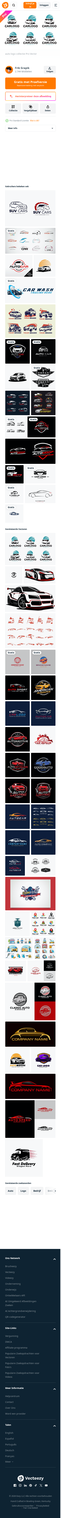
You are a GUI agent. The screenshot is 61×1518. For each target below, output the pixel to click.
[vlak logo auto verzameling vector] (41, 505)
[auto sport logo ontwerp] (38, 1364)
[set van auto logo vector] (30, 244)
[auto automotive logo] (17, 1477)
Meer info (12, 131)
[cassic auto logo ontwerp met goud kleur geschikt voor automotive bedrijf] (30, 1451)
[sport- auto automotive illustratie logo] (17, 875)
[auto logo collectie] (30, 692)
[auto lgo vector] (30, 555)
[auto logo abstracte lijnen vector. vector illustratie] (20, 637)
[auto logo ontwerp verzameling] (17, 481)
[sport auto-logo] (17, 455)
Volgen (49, 71)
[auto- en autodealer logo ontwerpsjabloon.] (30, 212)
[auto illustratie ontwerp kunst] (21, 736)
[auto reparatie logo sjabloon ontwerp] (17, 1004)
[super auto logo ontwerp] (16, 292)
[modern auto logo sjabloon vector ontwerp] (14, 578)
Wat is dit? (34, 120)
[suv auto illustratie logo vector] (17, 429)
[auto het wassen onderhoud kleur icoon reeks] (19, 1342)
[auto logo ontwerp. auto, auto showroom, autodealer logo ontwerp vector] (19, 269)
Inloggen (44, 5)
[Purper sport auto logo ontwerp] (17, 1503)
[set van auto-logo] (17, 507)
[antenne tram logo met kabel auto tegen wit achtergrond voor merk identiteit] (17, 1292)
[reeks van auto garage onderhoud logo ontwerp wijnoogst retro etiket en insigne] (19, 1234)
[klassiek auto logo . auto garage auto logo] (19, 1387)
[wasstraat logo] (30, 317)
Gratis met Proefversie (30, 83)
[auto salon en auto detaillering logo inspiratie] (17, 901)
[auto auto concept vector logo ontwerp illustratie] (17, 378)
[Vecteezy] (5, 5)
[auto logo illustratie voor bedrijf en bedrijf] (17, 927)
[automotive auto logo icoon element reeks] (30, 792)
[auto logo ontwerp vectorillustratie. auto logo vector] (19, 530)
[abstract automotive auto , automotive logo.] (41, 1208)
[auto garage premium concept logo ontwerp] (17, 823)
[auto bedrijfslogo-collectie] (30, 347)
